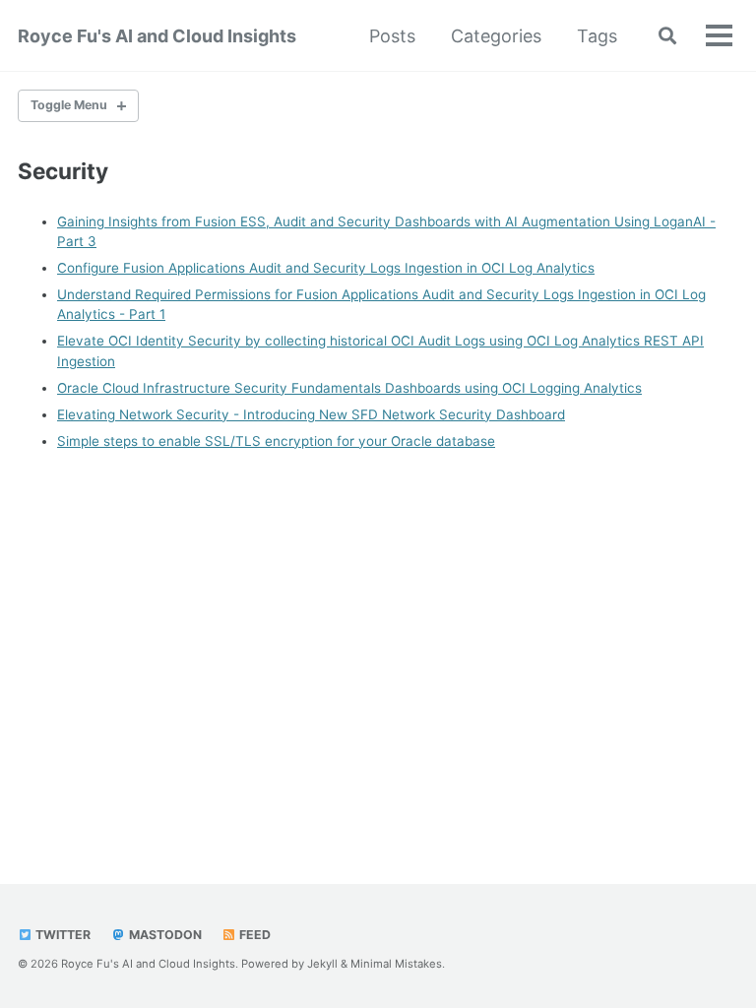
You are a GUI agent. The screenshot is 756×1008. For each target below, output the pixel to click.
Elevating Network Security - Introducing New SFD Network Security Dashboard (311, 414)
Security (63, 171)
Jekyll (322, 964)
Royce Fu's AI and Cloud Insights (157, 36)
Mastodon (164, 934)
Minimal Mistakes (396, 964)
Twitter (61, 934)
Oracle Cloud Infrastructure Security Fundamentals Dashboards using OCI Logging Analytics (349, 388)
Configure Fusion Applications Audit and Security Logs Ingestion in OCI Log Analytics (326, 268)
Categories (496, 36)
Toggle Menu (69, 104)
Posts (392, 36)
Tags (597, 36)
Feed (253, 934)
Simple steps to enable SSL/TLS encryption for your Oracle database (276, 441)
